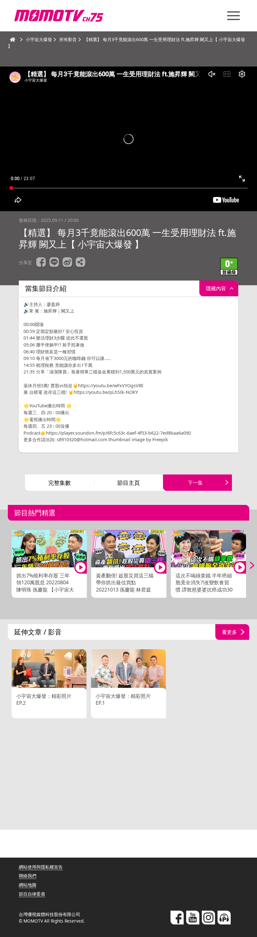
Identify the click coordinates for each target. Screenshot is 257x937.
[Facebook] (177, 917)
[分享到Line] (54, 263)
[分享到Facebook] (41, 263)
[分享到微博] (67, 263)
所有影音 (68, 39)
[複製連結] (80, 263)
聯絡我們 (27, 876)
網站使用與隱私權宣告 (41, 867)
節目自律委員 (32, 894)
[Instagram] (208, 917)
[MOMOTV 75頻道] (59, 15)
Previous (9, 565)
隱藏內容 (216, 288)
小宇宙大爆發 (39, 39)
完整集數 (59, 482)
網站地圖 (27, 885)
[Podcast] (224, 917)
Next (247, 565)
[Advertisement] (128, 775)
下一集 (195, 482)
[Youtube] (192, 917)
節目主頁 (128, 482)
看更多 (229, 632)
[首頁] (12, 39)
